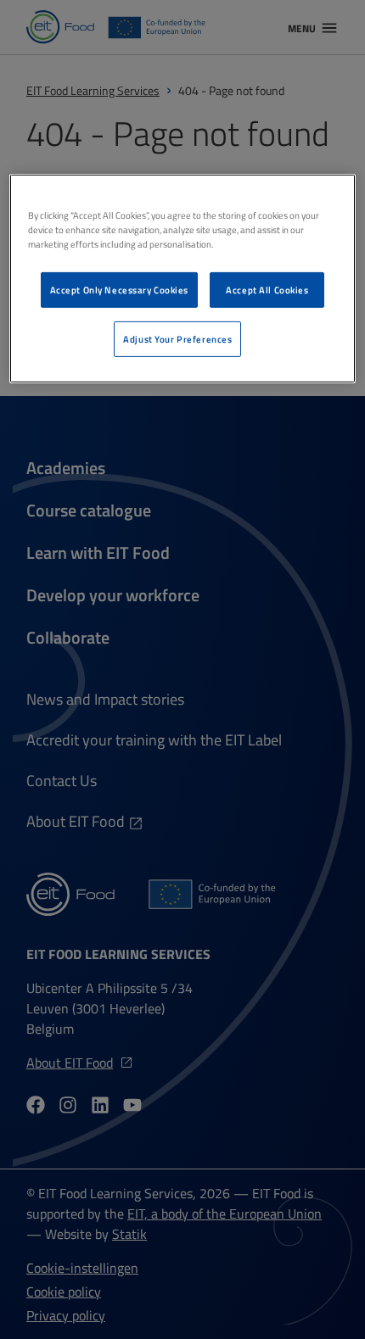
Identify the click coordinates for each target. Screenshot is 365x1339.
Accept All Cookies (267, 289)
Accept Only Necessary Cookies (119, 289)
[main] (183, 278)
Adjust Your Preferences (177, 339)
